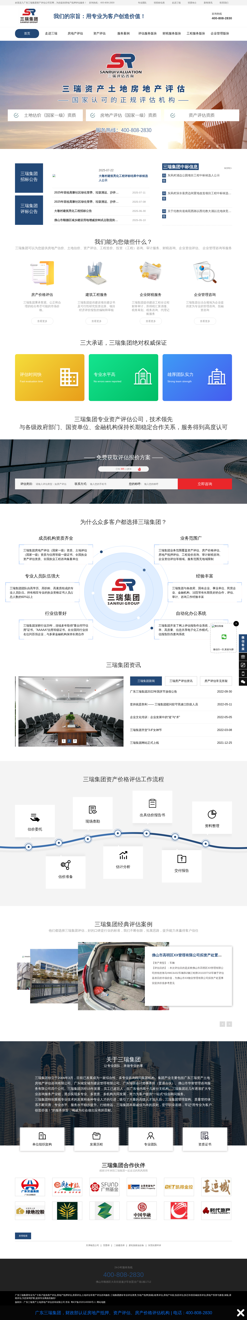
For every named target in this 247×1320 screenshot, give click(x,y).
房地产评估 (75, 33)
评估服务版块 (147, 33)
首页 (27, 33)
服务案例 (123, 33)
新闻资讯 (208, 2)
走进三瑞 (176, 2)
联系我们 (224, 2)
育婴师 (106, 1245)
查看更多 (42, 321)
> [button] (229, 1024)
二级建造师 (119, 1245)
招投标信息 (159, 2)
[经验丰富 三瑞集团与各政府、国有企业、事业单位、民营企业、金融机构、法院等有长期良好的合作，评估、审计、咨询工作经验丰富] (205, 600)
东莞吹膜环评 (154, 1245)
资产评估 (99, 33)
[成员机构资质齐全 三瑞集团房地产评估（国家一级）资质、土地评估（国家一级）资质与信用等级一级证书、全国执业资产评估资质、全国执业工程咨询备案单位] (56, 562)
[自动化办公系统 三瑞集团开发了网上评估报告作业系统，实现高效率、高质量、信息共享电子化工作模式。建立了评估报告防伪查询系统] (191, 637)
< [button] (222, 1024)
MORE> (228, 168)
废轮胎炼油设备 (136, 1245)
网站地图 (101, 1302)
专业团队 (142, 2)
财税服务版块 (172, 33)
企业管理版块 (220, 33)
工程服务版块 (196, 33)
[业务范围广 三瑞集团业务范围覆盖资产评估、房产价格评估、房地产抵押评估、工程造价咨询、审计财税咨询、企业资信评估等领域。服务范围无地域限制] (191, 562)
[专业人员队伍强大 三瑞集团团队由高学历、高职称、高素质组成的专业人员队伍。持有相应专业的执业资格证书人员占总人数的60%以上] (42, 600)
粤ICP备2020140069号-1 (83, 1302)
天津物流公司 (92, 1245)
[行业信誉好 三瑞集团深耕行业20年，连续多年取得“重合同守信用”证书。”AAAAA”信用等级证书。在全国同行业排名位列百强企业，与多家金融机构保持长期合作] (56, 637)
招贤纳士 (192, 2)
